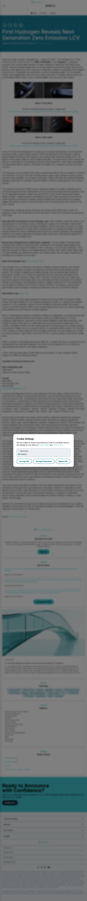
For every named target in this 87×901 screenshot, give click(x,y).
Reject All (62, 461)
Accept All (24, 461)
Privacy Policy (44, 445)
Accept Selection (44, 461)
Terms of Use (58, 445)
